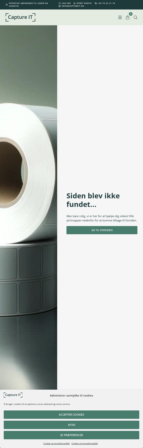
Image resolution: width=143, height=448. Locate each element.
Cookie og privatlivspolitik (56, 443)
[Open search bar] (135, 17)
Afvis (71, 425)
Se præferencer (71, 435)
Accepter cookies (71, 414)
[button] (120, 17)
